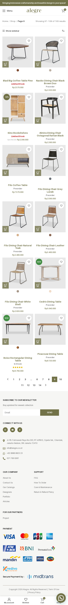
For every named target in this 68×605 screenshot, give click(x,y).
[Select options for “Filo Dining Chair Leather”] (38, 229)
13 (34, 385)
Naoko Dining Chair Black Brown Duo (50, 82)
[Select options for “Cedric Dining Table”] (38, 285)
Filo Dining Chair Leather (50, 245)
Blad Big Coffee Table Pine (18, 80)
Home (5, 21)
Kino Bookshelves (18, 132)
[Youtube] (12, 429)
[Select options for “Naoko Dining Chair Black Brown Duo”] (38, 64)
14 (40, 385)
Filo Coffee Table (18, 185)
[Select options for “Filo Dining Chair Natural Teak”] (5, 229)
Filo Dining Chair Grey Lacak (50, 190)
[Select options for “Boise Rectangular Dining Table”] (5, 341)
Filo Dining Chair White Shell (18, 303)
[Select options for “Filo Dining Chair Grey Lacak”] (38, 173)
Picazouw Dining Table (50, 354)
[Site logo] (34, 10)
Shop (12, 21)
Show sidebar (12, 31)
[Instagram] (5, 429)
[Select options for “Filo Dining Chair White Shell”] (5, 285)
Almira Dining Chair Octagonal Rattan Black (50, 134)
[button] (5, 120)
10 (60, 379)
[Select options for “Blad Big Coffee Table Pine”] (5, 64)
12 (28, 385)
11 (22, 385)
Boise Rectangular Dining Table (17, 359)
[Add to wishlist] (29, 41)
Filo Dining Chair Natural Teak (18, 246)
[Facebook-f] (19, 429)
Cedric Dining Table (50, 301)
